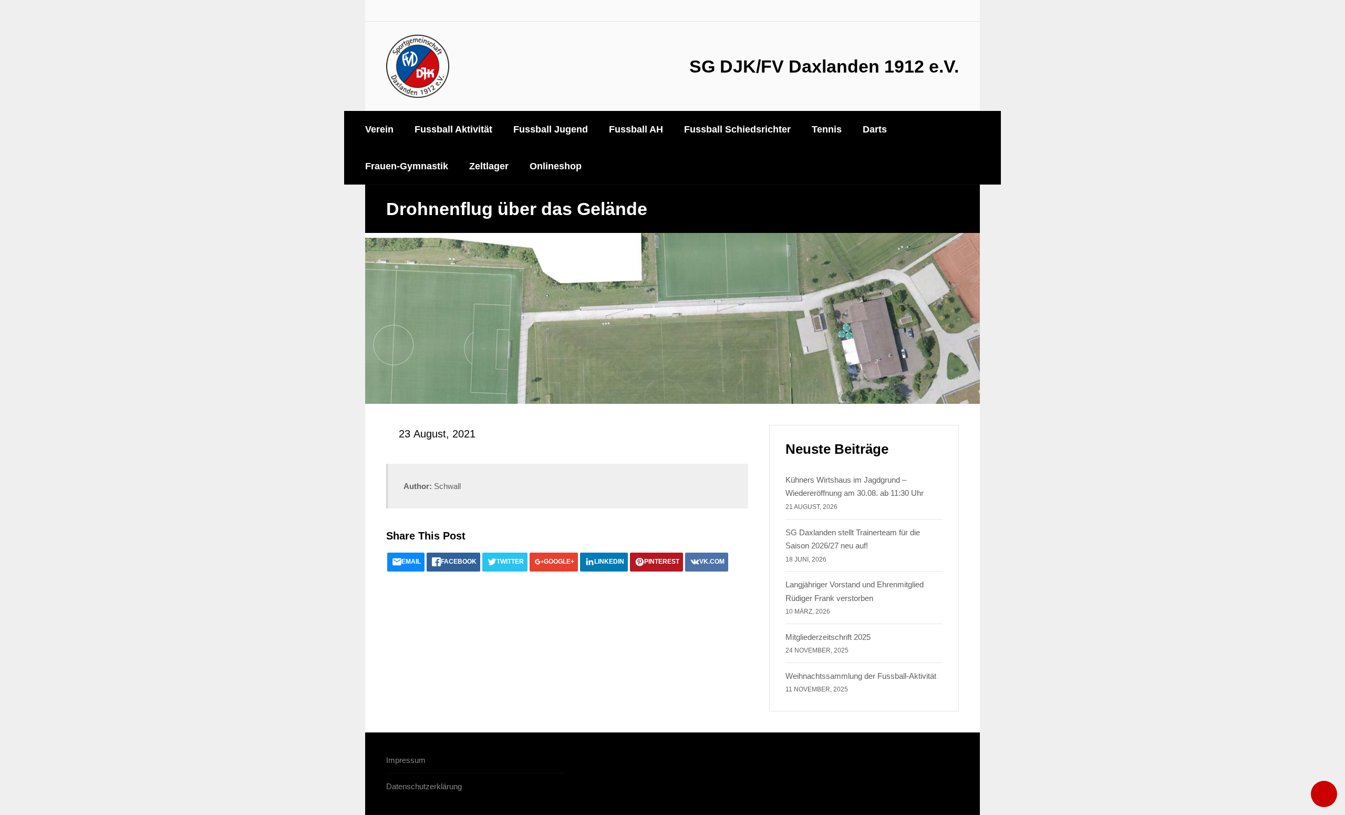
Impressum (406, 760)
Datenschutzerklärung (424, 786)
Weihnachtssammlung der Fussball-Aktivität (860, 675)
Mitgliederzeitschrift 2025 (828, 637)
